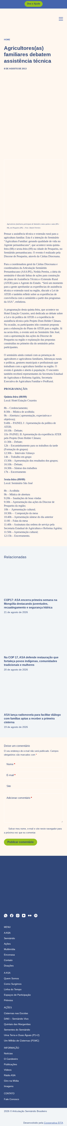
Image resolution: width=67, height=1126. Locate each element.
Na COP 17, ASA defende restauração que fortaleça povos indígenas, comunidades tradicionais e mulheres (31, 661)
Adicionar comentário (19, 797)
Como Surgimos (12, 984)
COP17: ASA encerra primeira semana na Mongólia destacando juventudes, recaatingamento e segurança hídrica (30, 604)
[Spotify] (35, 915)
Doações (9, 965)
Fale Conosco (11, 1099)
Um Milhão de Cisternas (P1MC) (21, 1040)
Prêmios (8, 1000)
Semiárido (9, 938)
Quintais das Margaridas (17, 1024)
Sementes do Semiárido (17, 1029)
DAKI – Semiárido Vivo (16, 1018)
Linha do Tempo (12, 989)
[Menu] (61, 19)
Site (9, 786)
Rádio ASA (9, 1075)
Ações (7, 943)
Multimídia (9, 949)
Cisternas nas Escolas (16, 1013)
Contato (8, 960)
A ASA (7, 932)
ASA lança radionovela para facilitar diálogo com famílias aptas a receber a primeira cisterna (32, 718)
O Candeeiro (11, 1059)
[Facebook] (11, 915)
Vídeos (8, 1069)
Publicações (10, 1064)
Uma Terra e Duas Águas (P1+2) (22, 1035)
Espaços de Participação (17, 994)
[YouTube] (23, 915)
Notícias (8, 1053)
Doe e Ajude (33, 3)
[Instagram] (17, 915)
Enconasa (9, 954)
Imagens (8, 1086)
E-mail (11, 775)
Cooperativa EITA (53, 1122)
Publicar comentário (20, 842)
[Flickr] (29, 915)
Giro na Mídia (11, 1080)
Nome (11, 764)
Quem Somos (11, 978)
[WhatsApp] (5, 915)
